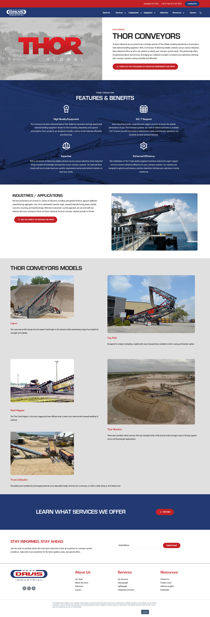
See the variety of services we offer (37, 219)
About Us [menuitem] (106, 12)
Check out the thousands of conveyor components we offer (147, 66)
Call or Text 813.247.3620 (172, 4)
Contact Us (192, 4)
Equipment (148, 12)
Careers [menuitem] (193, 12)
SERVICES (166, 512)
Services (119, 12)
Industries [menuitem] (164, 12)
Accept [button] (145, 612)
